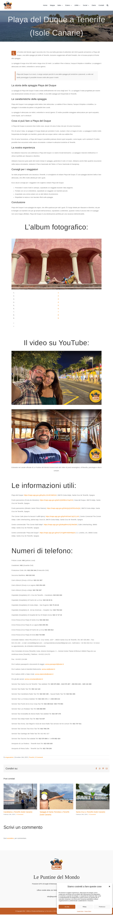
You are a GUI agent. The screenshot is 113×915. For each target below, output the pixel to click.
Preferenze (102, 906)
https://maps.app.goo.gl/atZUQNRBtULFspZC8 (49, 494)
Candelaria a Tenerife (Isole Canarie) (15, 799)
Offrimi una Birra (57, 898)
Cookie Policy (82, 911)
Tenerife (28, 745)
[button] (109, 886)
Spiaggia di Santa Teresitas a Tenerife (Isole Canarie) (56, 799)
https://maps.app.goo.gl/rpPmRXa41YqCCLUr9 (54, 504)
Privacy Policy (89, 911)
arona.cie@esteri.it (43, 656)
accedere (9, 826)
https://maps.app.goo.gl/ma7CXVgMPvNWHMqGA (49, 520)
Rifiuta (86, 906)
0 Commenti (34, 745)
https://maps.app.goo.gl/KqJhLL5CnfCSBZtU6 (35, 489)
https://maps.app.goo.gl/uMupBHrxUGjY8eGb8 (52, 512)
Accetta (70, 906)
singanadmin (8, 745)
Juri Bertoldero (50, 898)
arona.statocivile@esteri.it (39, 661)
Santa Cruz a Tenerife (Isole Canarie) (87, 799)
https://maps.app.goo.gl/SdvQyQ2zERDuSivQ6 (54, 499)
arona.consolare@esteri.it (30, 666)
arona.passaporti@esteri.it (48, 651)
